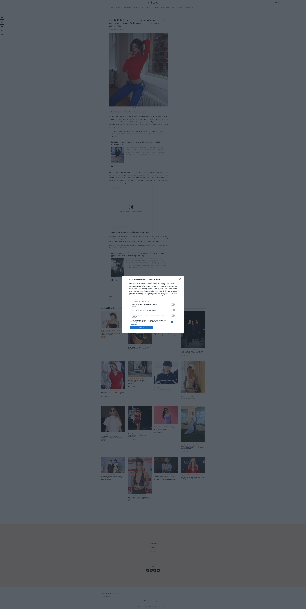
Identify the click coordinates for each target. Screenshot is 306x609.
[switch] (173, 305)
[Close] (180, 279)
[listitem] (153, 301)
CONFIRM (141, 327)
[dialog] (153, 304)
